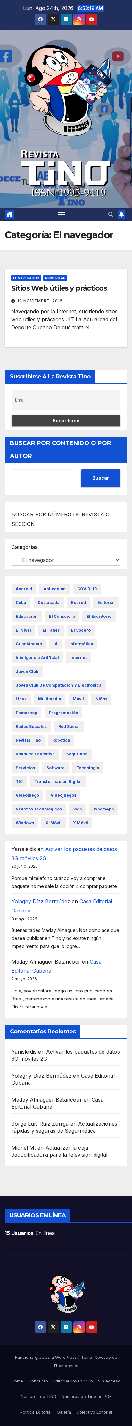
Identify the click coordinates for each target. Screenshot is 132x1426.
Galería (64, 1411)
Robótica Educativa (35, 754)
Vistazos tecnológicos (39, 809)
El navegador (26, 278)
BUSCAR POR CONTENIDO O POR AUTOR (60, 449)
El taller (51, 630)
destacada (49, 602)
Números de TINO (38, 1396)
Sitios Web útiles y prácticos (59, 288)
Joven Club (27, 671)
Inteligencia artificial (37, 657)
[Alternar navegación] (61, 214)
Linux (21, 699)
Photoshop (26, 712)
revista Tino (28, 740)
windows (25, 822)
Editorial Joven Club (73, 1380)
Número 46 (55, 278)
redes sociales (31, 726)
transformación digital (58, 781)
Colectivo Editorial (94, 1411)
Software (55, 767)
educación (26, 616)
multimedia (49, 699)
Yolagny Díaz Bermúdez (41, 901)
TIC (19, 781)
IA (56, 643)
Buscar (100, 478)
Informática (81, 643)
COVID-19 (87, 588)
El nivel (23, 630)
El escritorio (99, 616)
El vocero (81, 630)
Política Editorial (36, 1411)
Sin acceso (109, 1380)
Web (77, 809)
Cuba (21, 602)
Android (24, 588)
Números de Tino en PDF (86, 1396)
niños (101, 699)
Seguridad (76, 754)
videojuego (27, 795)
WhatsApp (104, 809)
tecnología (87, 767)
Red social (69, 726)
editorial (106, 602)
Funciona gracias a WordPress (46, 1357)
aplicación (55, 588)
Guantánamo (29, 643)
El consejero (62, 616)
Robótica (61, 740)
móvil (78, 699)
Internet (78, 657)
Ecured (78, 602)
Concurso (38, 1380)
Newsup (103, 1357)
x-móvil (53, 822)
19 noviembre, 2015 (40, 301)
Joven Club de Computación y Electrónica (59, 685)
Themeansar (66, 1365)
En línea (30, 1233)
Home (17, 1380)
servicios (25, 767)
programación (63, 712)
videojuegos (63, 795)
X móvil (80, 822)
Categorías (24, 547)
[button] (110, 214)
